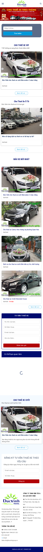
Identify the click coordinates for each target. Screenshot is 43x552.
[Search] (40, 4)
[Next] (41, 69)
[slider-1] (21, 14)
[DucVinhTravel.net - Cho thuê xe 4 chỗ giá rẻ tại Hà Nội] (21, 3)
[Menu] (3, 3)
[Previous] (2, 69)
